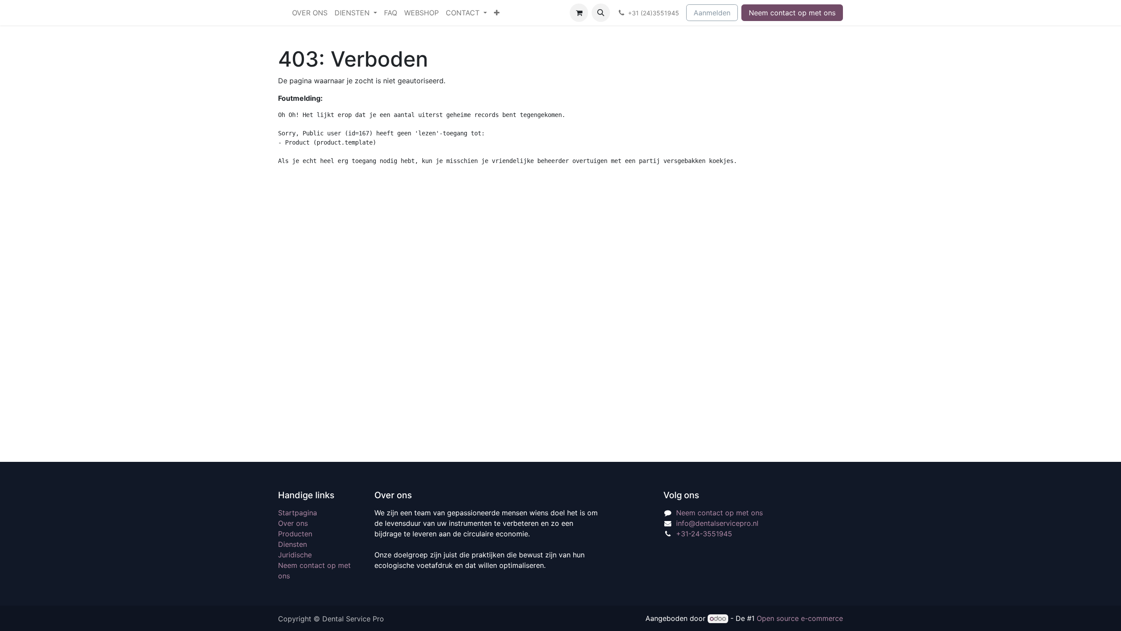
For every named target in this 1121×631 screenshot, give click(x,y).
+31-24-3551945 (704, 533)
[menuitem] (310, 12)
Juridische (295, 554)
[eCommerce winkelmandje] (579, 13)
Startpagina (297, 512)
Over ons (293, 523)
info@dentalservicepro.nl (717, 523)
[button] (601, 13)
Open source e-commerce (800, 618)
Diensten (292, 544)
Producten (295, 533)
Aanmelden (712, 12)
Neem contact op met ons (792, 12)
